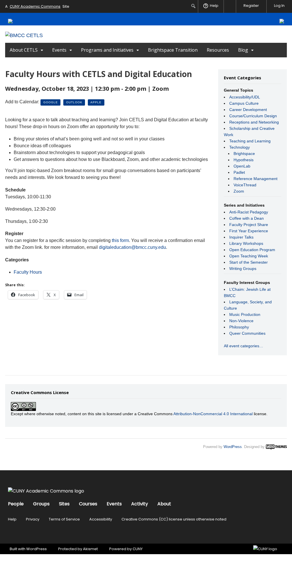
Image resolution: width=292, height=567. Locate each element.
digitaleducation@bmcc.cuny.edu (132, 247)
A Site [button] (37, 6)
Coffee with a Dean (246, 218)
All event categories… (243, 346)
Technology (239, 147)
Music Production (244, 314)
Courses (88, 504)
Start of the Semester (248, 262)
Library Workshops (246, 243)
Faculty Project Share (248, 224)
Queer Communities (247, 333)
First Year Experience (248, 231)
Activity (139, 504)
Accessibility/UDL (244, 97)
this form (120, 240)
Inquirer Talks (241, 237)
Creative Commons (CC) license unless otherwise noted (173, 519)
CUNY (138, 549)
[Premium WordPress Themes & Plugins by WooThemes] (276, 447)
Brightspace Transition (173, 50)
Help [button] (214, 5)
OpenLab (242, 166)
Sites (64, 504)
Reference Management (255, 178)
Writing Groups (242, 268)
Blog (243, 50)
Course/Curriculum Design (253, 116)
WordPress (233, 447)
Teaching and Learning (250, 141)
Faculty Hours (28, 272)
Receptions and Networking (254, 122)
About (164, 504)
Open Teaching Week (248, 256)
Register (251, 5)
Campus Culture (244, 103)
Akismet (90, 549)
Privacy (32, 519)
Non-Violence (241, 320)
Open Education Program (252, 249)
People (16, 504)
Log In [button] (279, 5)
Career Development (248, 109)
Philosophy (239, 327)
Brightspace (244, 153)
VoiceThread (245, 185)
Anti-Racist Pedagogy (248, 212)
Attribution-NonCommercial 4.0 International (213, 413)
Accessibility (100, 519)
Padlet (239, 172)
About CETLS (24, 50)
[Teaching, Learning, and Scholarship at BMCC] (24, 35)
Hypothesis (244, 160)
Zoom (239, 191)
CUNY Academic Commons (35, 6)
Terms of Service (64, 519)
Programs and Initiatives (107, 50)
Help (12, 519)
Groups (41, 504)
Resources (218, 50)
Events (59, 50)
